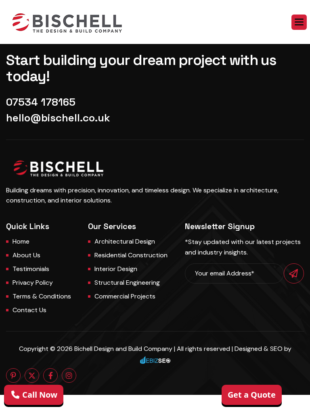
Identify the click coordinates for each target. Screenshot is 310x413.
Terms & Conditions (42, 296)
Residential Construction (131, 255)
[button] (299, 22)
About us (26, 255)
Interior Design (115, 269)
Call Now (38, 394)
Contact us (29, 310)
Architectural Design (124, 241)
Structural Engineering (127, 282)
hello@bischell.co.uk (58, 118)
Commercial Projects (124, 296)
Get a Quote (252, 394)
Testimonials (31, 269)
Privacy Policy (33, 282)
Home (21, 241)
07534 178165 (40, 102)
